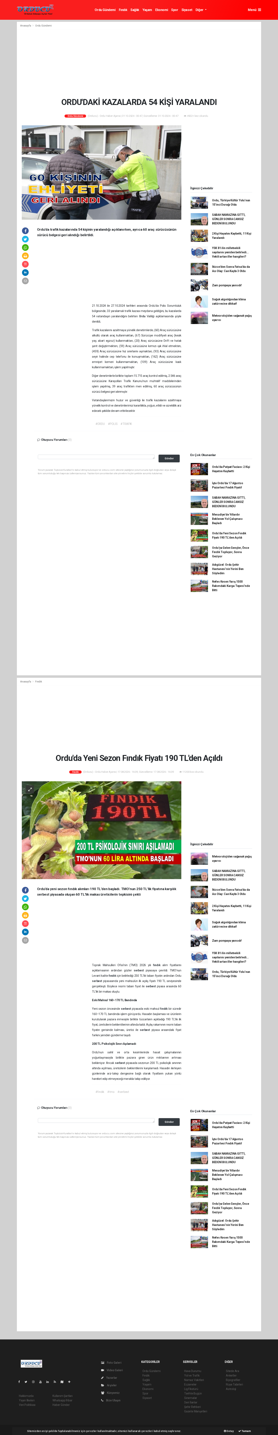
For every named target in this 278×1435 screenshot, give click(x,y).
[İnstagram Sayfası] (35, 1381)
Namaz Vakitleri (194, 1380)
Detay (230, 1431)
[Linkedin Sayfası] (49, 1381)
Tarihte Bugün (193, 1393)
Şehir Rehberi (192, 1407)
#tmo (110, 1091)
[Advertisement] (139, 63)
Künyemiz (113, 1392)
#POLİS (113, 423)
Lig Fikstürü (191, 1389)
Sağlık (134, 10)
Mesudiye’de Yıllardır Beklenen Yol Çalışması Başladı (227, 519)
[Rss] (56, 1381)
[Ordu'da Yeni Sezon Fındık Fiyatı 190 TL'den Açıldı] (101, 829)
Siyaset (187, 10)
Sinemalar (190, 1398)
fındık (158, 965)
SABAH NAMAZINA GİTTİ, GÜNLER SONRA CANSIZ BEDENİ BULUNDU (228, 219)
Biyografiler (233, 1380)
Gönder (169, 458)
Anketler (231, 1375)
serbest (140, 970)
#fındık (99, 1091)
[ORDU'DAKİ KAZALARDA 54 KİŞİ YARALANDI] (101, 172)
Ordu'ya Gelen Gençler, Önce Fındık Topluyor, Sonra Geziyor (230, 552)
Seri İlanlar (190, 1402)
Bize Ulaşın (112, 1400)
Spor (174, 10)
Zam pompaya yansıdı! (227, 285)
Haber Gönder (61, 1404)
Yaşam (147, 10)
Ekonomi (161, 10)
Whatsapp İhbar (62, 1400)
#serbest (123, 1091)
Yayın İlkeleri (26, 1400)
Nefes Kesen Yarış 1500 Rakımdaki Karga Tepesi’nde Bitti (231, 586)
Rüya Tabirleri (234, 1384)
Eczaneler (190, 1384)
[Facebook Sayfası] (20, 1381)
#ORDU (100, 423)
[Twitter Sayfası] (28, 1381)
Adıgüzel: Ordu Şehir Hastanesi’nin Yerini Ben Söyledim (228, 569)
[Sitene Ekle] (71, 1381)
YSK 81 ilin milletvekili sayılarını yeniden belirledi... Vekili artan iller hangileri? (230, 252)
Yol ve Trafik (192, 1375)
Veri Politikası (27, 1404)
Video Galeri (114, 1370)
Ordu (143, 316)
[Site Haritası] (64, 1381)
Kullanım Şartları (63, 1396)
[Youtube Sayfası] (42, 1381)
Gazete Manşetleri (195, 1411)
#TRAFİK (126, 423)
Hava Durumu (192, 1371)
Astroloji (231, 1389)
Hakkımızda (26, 1396)
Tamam (246, 1431)
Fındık (123, 10)
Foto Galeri (113, 1362)
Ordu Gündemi (105, 10)
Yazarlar (111, 1377)
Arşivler (111, 1385)
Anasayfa (26, 25)
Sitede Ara (232, 1371)
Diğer (200, 10)
